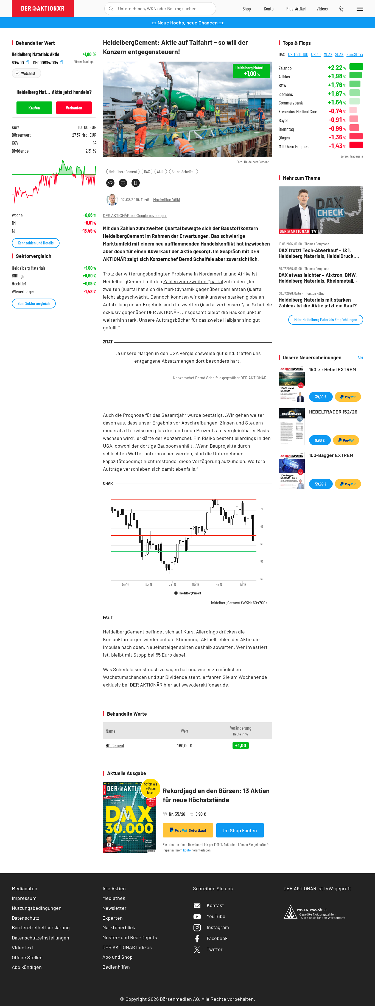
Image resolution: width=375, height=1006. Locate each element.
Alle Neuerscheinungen (353, 357)
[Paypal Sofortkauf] (348, 397)
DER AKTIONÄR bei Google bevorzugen (135, 216)
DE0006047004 (46, 61)
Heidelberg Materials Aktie (35, 54)
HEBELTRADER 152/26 (333, 412)
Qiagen (284, 137)
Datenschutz (25, 918)
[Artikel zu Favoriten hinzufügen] (135, 183)
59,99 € (321, 483)
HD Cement (115, 745)
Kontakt (215, 905)
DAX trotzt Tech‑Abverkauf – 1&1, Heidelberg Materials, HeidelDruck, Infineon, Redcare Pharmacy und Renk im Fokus (317, 253)
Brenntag (286, 129)
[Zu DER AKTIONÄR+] (296, 8)
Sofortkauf (197, 830)
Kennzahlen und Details (36, 242)
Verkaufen (74, 107)
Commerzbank (291, 103)
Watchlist (28, 73)
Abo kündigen (27, 967)
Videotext (22, 947)
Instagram (218, 927)
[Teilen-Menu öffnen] (110, 183)
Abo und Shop (117, 957)
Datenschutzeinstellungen (40, 938)
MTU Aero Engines (294, 146)
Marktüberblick (118, 927)
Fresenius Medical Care (298, 111)
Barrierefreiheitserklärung (41, 927)
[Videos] (322, 8)
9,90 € (320, 440)
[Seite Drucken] (123, 183)
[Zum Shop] (246, 8)
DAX (147, 171)
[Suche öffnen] (111, 8)
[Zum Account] (268, 8)
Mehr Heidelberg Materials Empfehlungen (325, 319)
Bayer (283, 120)
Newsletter (114, 908)
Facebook (217, 938)
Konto (187, 850)
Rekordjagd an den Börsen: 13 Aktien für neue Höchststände (216, 795)
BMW (282, 85)
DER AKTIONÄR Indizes (127, 947)
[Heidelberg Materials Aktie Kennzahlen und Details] (54, 181)
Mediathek (113, 898)
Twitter (215, 949)
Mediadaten (24, 888)
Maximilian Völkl (166, 199)
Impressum (24, 898)
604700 (18, 61)
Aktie (160, 171)
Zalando (285, 68)
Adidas (284, 76)
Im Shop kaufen (240, 830)
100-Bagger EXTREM (331, 455)
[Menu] (359, 8)
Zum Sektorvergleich (34, 303)
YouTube (216, 916)
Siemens (286, 94)
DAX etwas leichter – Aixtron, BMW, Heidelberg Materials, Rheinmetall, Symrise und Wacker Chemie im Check (318, 277)
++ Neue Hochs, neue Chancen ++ (188, 23)
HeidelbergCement (123, 171)
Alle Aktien (114, 888)
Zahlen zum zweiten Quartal (193, 281)
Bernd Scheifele (183, 171)
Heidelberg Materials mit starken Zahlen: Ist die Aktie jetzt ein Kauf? (318, 302)
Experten (112, 918)
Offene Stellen (27, 957)
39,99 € (321, 396)
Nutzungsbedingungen (36, 908)
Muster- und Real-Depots (129, 937)
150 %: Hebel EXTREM (332, 369)
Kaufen (34, 107)
